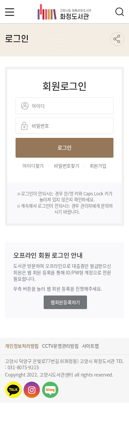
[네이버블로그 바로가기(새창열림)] (50, 389)
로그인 (64, 147)
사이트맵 (90, 345)
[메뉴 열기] (10, 12)
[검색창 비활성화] (119, 12)
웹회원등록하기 (65, 302)
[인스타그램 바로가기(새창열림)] (31, 389)
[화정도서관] (65, 11)
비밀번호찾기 (66, 165)
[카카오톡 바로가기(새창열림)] (13, 389)
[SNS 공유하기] (117, 39)
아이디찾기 (33, 165)
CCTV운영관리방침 (60, 345)
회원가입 (98, 165)
